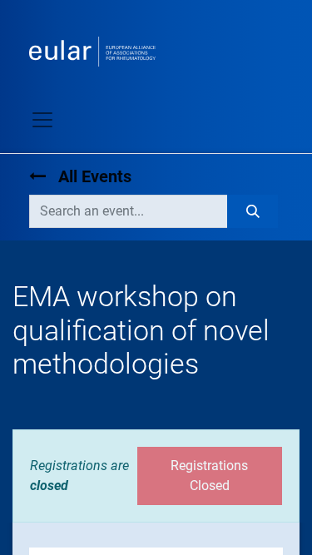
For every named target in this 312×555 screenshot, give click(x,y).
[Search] (252, 211)
